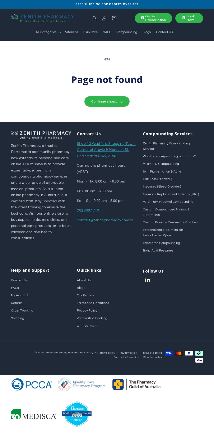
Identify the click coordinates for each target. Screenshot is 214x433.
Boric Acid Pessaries (158, 250)
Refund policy (106, 353)
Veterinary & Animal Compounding (168, 201)
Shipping (17, 318)
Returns (17, 303)
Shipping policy (152, 357)
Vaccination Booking (92, 318)
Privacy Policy (87, 310)
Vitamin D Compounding (161, 163)
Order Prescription (155, 18)
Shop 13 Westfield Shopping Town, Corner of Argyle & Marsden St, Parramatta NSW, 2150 (106, 150)
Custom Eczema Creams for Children (170, 222)
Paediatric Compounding (161, 243)
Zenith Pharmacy (57, 353)
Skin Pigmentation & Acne (162, 171)
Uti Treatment (87, 325)
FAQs (15, 287)
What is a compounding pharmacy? (169, 156)
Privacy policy (128, 353)
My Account (19, 295)
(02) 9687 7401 (89, 210)
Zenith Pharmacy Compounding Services (166, 146)
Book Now (190, 18)
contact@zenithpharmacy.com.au (105, 220)
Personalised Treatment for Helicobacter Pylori (163, 232)
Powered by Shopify (80, 353)
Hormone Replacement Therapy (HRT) (171, 194)
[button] (48, 32)
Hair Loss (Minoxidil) (157, 179)
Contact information (126, 357)
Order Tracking (22, 310)
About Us (84, 280)
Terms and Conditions (93, 303)
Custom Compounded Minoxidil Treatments (166, 212)
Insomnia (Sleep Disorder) (162, 186)
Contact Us (19, 280)
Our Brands (85, 295)
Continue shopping (107, 101)
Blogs (81, 287)
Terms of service (151, 353)
